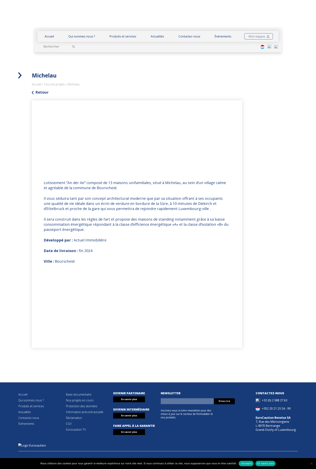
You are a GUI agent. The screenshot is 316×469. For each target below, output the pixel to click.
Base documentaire (78, 394)
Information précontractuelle (84, 412)
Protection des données (81, 406)
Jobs (273, 16)
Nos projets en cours (80, 400)
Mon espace (257, 36)
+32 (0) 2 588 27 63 (274, 400)
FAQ (262, 16)
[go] (73, 46)
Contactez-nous (189, 36)
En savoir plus (129, 399)
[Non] (311, 463)
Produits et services (122, 36)
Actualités (157, 36)
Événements (223, 36)
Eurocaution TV (76, 430)
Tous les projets (54, 84)
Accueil (49, 36)
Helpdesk (247, 16)
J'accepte (246, 463)
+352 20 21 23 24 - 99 (276, 408)
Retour (42, 92)
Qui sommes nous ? (81, 36)
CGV (69, 424)
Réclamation (74, 418)
